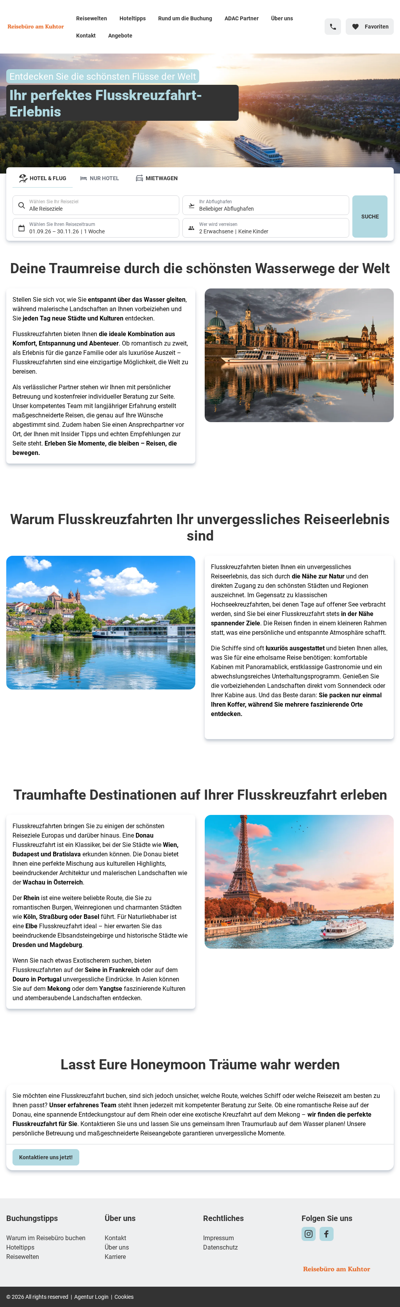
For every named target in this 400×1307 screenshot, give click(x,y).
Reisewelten (91, 18)
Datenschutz (220, 1247)
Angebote (120, 35)
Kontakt (86, 35)
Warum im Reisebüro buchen (46, 1238)
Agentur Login (91, 1296)
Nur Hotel (104, 178)
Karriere (115, 1256)
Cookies (124, 1296)
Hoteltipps (133, 18)
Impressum (218, 1238)
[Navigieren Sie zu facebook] (327, 1234)
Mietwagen (162, 178)
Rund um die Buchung (185, 18)
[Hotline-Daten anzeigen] (333, 26)
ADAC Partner (242, 18)
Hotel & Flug (48, 178)
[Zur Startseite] (38, 26)
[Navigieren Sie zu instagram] (309, 1234)
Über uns (282, 18)
